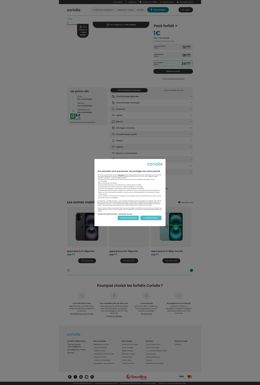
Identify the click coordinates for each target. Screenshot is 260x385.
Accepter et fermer (151, 218)
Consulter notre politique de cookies (107, 214)
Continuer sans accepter (128, 218)
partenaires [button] (121, 175)
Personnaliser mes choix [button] (125, 214)
